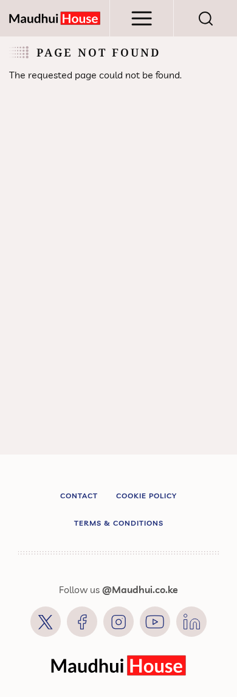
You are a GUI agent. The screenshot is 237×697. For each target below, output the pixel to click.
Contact (79, 495)
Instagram (118, 621)
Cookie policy (146, 495)
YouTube (155, 621)
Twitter (45, 621)
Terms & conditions (118, 522)
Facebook (82, 621)
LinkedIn (191, 621)
